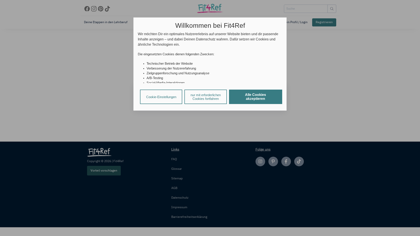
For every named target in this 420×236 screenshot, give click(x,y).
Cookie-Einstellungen (161, 97)
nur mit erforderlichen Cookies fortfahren (206, 97)
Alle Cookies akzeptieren (255, 97)
